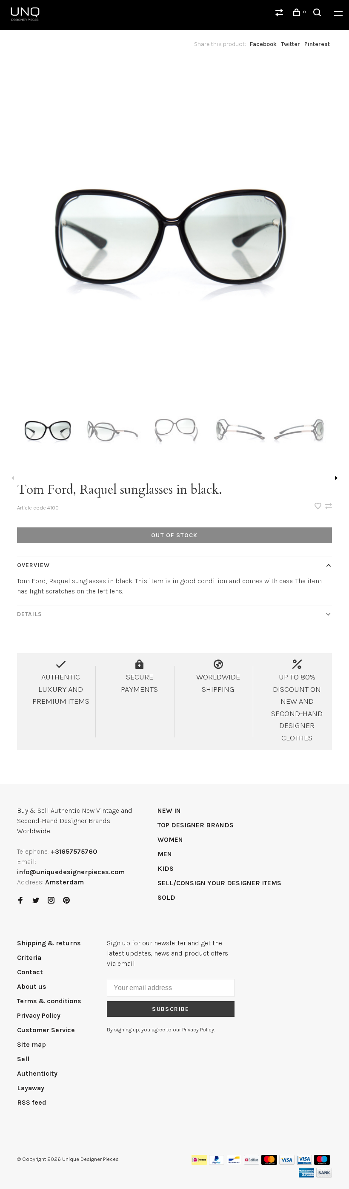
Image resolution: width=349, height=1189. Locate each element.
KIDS (165, 868)
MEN (164, 854)
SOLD (166, 897)
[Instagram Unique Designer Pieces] (51, 901)
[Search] (318, 13)
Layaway (30, 1088)
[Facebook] (20, 901)
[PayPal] (217, 1162)
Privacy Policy (38, 1015)
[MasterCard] (269, 1162)
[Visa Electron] (304, 1162)
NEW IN (169, 810)
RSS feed (31, 1102)
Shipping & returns (49, 943)
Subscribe (170, 1009)
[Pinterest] (66, 901)
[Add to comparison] (328, 507)
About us (31, 986)
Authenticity (37, 1073)
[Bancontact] (234, 1162)
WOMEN (170, 839)
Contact (30, 972)
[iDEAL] (199, 1162)
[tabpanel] (174, 221)
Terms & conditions (49, 1001)
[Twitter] (35, 901)
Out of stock (174, 535)
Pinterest (317, 44)
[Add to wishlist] (319, 507)
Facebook (263, 44)
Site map (31, 1044)
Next (336, 478)
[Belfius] (251, 1162)
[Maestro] (322, 1162)
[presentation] (48, 427)
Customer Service (46, 1030)
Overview (33, 565)
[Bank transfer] (324, 1175)
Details (29, 614)
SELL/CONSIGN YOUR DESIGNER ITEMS (219, 883)
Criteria (29, 957)
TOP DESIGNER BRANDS (195, 825)
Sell (23, 1059)
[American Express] (307, 1175)
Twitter (290, 44)
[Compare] (280, 13)
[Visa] (287, 1162)
